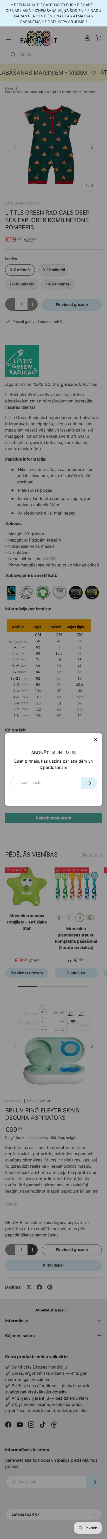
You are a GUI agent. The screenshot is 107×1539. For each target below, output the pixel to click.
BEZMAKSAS (25, 5)
